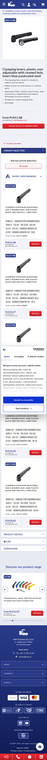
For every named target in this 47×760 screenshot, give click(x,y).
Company (8, 674)
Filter (25, 166)
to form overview (14, 143)
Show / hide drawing (24, 176)
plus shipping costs (20, 120)
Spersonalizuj (22, 408)
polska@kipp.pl (24, 657)
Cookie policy (30, 751)
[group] (23, 595)
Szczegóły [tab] (19, 356)
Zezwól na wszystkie (23, 400)
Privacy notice (17, 751)
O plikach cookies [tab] (36, 356)
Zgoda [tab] (7, 356)
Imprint (20, 748)
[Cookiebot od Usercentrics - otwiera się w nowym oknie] (33, 349)
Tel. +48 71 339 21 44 (25, 653)
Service (7, 683)
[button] (4, 620)
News (6, 665)
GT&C (26, 748)
